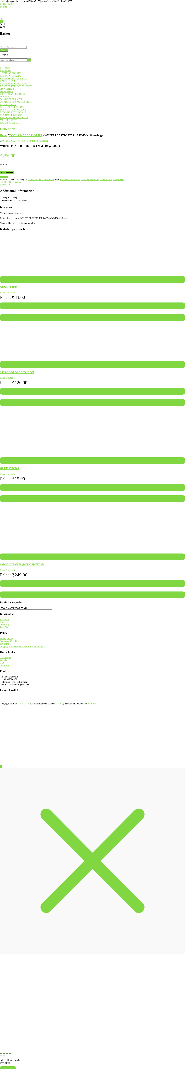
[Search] (29, 53)
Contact (3, 467)
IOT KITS (5, 61)
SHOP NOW (59, 875)
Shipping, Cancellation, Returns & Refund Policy (22, 492)
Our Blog (4, 470)
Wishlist (3, 505)
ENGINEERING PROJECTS (14, 111)
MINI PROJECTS (8, 113)
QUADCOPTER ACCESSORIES (16, 95)
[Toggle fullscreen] (4, 886)
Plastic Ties (118, 173)
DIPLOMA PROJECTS (11, 108)
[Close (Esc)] (10, 886)
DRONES (5, 90)
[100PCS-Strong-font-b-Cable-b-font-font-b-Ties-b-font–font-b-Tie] (24, 134)
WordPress (93, 549)
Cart (2, 508)
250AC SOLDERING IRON (17, 300)
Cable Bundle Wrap (90, 173)
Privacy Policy (6, 484)
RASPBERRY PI (8, 74)
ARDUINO (5, 64)
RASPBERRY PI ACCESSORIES (16, 79)
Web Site (4, 473)
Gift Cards (5, 511)
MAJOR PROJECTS (10, 116)
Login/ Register (7, 4)
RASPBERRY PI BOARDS (13, 77)
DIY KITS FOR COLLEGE (13, 103)
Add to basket (7, 166)
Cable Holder (106, 173)
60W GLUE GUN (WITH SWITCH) (22, 410)
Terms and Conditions (10, 486)
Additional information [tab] (10, 175)
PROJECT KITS (8, 98)
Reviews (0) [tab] (5, 178)
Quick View (6, 276)
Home (3, 128)
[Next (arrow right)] (4, 889)
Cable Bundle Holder (70, 173)
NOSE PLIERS (9, 246)
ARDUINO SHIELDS (10, 69)
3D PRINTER (6, 85)
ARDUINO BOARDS (10, 66)
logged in (16, 216)
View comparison (8, 901)
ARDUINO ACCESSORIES (13, 71)
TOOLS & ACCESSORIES (25, 128)
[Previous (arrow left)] (1, 889)
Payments (4, 489)
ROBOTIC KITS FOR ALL (13, 105)
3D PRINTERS (7, 82)
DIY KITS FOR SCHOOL (12, 100)
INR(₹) (3, 7)
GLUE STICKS (9, 355)
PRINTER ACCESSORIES (13, 87)
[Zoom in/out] (1, 886)
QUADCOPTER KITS (11, 92)
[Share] (7, 886)
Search (4, 43)
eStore (58, 549)
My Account (5, 503)
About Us (4, 465)
